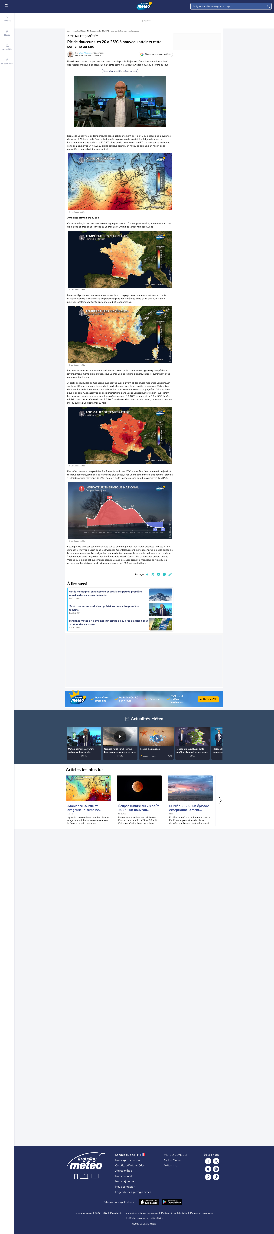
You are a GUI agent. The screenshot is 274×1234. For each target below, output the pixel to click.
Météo (68, 31)
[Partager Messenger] (158, 574)
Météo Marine (173, 1160)
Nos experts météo (127, 1160)
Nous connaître (124, 1176)
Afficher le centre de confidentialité (145, 1218)
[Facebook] (208, 1161)
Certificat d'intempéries (130, 1165)
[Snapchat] (208, 1169)
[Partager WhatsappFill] (164, 574)
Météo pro (170, 1165)
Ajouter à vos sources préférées (158, 54)
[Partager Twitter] (152, 574)
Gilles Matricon (84, 53)
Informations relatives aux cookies (141, 1213)
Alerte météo (123, 1171)
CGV (105, 1213)
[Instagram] (216, 1169)
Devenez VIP (210, 699)
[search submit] (268, 6)
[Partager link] (170, 574)
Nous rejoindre (124, 1181)
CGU (97, 1213)
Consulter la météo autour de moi (120, 71)
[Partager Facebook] (147, 574)
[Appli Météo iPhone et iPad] (149, 1202)
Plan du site (116, 1213)
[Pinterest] (208, 1177)
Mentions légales (84, 1213)
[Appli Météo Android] (172, 1202)
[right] (219, 737)
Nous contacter (124, 1187)
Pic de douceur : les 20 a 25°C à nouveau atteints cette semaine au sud (113, 31)
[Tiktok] (216, 1177)
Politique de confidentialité (174, 1213)
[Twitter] (216, 1161)
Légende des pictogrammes (133, 1192)
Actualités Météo (79, 31)
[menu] (7, 6)
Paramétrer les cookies (201, 1213)
